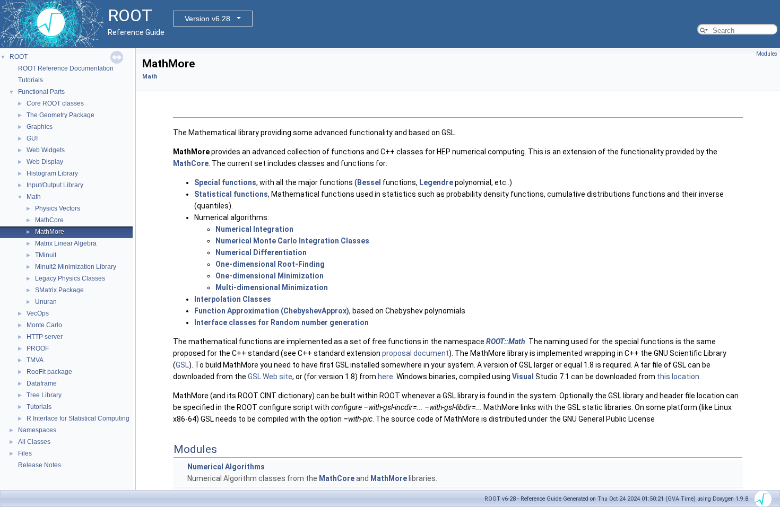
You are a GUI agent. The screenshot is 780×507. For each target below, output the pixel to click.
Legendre (436, 182)
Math (34, 196)
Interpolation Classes (232, 299)
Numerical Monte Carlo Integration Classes (292, 241)
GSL (182, 365)
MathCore (49, 220)
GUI (32, 138)
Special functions (225, 182)
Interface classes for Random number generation (281, 322)
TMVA (35, 360)
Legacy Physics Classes (70, 278)
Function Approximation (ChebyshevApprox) (271, 311)
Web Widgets (46, 150)
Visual (523, 376)
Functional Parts (41, 91)
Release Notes (39, 465)
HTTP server (45, 336)
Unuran (46, 301)
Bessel (369, 182)
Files (25, 453)
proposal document (415, 353)
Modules (766, 53)
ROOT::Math (505, 341)
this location (678, 376)
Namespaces (37, 430)
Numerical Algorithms (226, 466)
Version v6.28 (207, 18)
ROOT (19, 56)
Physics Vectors (57, 208)
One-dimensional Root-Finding (270, 264)
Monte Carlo (44, 325)
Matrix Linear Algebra (66, 243)
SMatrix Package (59, 290)
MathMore (49, 231)
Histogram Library (52, 173)
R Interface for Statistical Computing (78, 418)
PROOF (38, 348)
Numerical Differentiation (261, 252)
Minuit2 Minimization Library (75, 266)
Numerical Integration (254, 229)
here (385, 376)
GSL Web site (270, 376)
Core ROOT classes (55, 103)
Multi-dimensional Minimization (271, 287)
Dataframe (42, 383)
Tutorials (30, 80)
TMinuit (45, 255)
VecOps (38, 313)
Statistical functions (231, 194)
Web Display (45, 161)
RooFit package (49, 371)
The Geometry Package (60, 115)
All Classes (34, 441)
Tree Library (44, 395)
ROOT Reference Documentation (66, 68)
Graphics (40, 126)
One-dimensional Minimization (269, 276)
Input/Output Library (55, 185)
